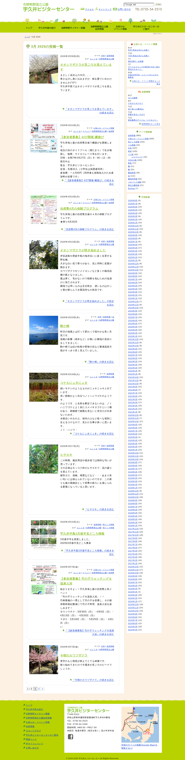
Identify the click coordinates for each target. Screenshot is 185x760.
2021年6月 (133, 396)
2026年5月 (133, 210)
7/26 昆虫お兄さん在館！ (139, 56)
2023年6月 (133, 321)
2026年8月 (133, 201)
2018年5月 (133, 513)
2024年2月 (133, 295)
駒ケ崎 (64, 326)
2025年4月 (133, 251)
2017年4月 (133, 554)
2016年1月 (133, 601)
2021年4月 (133, 403)
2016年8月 (133, 579)
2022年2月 (133, 371)
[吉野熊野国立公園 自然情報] (99, 28)
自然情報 (110, 56)
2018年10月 (133, 497)
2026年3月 (133, 216)
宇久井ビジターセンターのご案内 (42, 735)
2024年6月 (133, 283)
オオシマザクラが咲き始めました (83, 250)
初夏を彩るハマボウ (136, 115)
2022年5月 (133, 362)
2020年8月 (133, 428)
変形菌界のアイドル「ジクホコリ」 (143, 120)
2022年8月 (133, 352)
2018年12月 (133, 491)
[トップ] (29, 28)
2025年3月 (133, 254)
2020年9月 (133, 425)
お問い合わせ (32, 748)
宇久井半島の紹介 (34, 709)
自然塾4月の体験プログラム (79, 208)
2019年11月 (133, 456)
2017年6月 (133, 548)
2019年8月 (133, 466)
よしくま (93, 59)
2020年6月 (133, 434)
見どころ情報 (108, 525)
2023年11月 (133, 305)
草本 (130, 151)
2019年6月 (133, 472)
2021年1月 (133, 412)
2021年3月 (133, 406)
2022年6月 (133, 358)
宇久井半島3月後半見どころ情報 (82, 533)
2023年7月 (133, 317)
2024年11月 (133, 267)
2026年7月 (133, 204)
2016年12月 (133, 567)
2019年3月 (133, 481)
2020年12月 (133, 415)
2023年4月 (133, 327)
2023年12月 (133, 302)
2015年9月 (133, 614)
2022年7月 (133, 355)
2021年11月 (133, 380)
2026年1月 (133, 223)
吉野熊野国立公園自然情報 (39, 718)
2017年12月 (133, 529)
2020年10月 (133, 421)
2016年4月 (133, 592)
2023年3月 (133, 330)
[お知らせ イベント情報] (120, 28)
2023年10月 (133, 308)
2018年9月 (133, 500)
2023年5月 (133, 324)
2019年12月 (133, 453)
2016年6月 (133, 586)
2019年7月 (133, 469)
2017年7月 (133, 545)
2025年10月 (133, 232)
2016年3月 (133, 595)
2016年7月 (133, 582)
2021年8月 (133, 390)
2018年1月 (133, 526)
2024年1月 (133, 298)
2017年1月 (133, 564)
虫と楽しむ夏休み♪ (136, 109)
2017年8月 (133, 541)
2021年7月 (133, 393)
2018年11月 (133, 494)
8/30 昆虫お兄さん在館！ (139, 50)
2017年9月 (133, 538)
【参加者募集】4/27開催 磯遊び (82, 137)
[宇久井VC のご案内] (146, 28)
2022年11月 (133, 343)
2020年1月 (133, 450)
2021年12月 (133, 377)
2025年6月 (133, 245)
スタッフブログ (33, 731)
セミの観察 (132, 98)
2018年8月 (133, 504)
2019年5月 (133, 475)
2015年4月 (133, 630)
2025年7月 (133, 242)
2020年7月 (133, 431)
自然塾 (111, 131)
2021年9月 (133, 387)
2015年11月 (133, 608)
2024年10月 (133, 270)
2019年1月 (133, 488)
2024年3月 (133, 292)
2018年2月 (133, 523)
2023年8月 (133, 314)
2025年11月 (133, 229)
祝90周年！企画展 (136, 61)
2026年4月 (133, 213)
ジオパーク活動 (134, 182)
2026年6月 (133, 207)
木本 (103, 56)
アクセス (89, 9)
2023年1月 (133, 336)
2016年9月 (133, 576)
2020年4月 (133, 440)
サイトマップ (105, 9)
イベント (86, 131)
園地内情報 (132, 179)
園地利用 (132, 173)
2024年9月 (133, 273)
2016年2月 (133, 598)
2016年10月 (133, 573)
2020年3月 (133, 444)
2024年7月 (133, 279)
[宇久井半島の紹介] (47, 28)
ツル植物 (132, 145)
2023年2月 (133, 333)
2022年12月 (133, 339)
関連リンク (31, 739)
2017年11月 (133, 532)
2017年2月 (133, 560)
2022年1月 (133, 374)
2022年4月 (133, 365)
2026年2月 (133, 219)
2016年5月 (133, 589)
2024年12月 (133, 264)
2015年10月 (133, 611)
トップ (27, 37)
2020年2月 (133, 447)
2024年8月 (133, 276)
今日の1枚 (132, 160)
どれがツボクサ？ (135, 103)
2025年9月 (133, 235)
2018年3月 (133, 519)
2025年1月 (133, 260)
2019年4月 (133, 478)
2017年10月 (133, 535)
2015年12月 (133, 604)
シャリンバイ (137, 157)
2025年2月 (133, 257)
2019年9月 (133, 462)
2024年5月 (133, 286)
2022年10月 (133, 346)
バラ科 (131, 154)
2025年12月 (133, 226)
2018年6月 (133, 510)
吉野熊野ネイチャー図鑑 (38, 714)
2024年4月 (133, 289)
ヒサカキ (66, 454)
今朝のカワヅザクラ (74, 655)
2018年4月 (133, 516)
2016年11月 (133, 570)
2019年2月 (133, 485)
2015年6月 (133, 623)
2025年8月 (133, 238)
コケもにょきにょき (74, 382)
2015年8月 (133, 617)
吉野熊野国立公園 (106, 59)
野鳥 (130, 163)
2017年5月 (133, 551)
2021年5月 (133, 399)
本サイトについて (34, 743)
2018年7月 (133, 507)
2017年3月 (133, 557)
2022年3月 (133, 368)
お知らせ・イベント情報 (104, 128)
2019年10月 (133, 459)
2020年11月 (133, 418)
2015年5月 (133, 627)
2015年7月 (133, 620)
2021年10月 (133, 384)
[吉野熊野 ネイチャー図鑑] (73, 28)
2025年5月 (133, 248)
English (131, 189)
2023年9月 (133, 311)
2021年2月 (133, 409)
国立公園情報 (133, 185)
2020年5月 (133, 437)
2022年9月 (133, 349)
